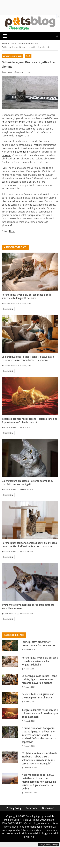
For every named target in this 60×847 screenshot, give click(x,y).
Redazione (31, 808)
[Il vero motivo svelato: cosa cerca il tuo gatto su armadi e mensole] (30, 582)
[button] (57, 36)
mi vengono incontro (13, 121)
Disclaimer (48, 808)
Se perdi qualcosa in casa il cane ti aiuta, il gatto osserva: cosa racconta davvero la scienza (28, 358)
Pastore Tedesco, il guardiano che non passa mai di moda (38, 695)
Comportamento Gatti (12, 56)
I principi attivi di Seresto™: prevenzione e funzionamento (38, 643)
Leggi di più (8, 309)
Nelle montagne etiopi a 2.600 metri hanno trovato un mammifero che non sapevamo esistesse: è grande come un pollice (39, 781)
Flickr (12, 231)
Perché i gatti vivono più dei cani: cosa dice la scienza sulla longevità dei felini (26, 296)
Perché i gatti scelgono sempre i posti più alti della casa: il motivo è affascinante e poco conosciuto (29, 544)
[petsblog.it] (30, 23)
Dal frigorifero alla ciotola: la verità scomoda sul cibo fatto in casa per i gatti (28, 482)
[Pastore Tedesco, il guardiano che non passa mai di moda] (10, 698)
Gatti (28, 56)
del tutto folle (20, 151)
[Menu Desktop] (5, 36)
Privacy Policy (13, 808)
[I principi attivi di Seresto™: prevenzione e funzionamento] (10, 645)
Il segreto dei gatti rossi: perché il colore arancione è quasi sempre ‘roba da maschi (29, 420)
